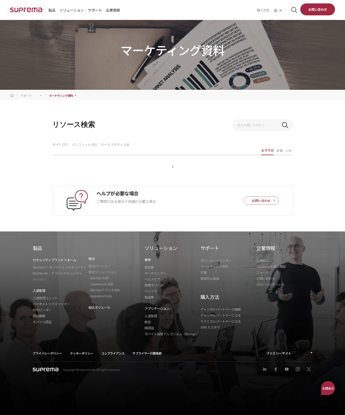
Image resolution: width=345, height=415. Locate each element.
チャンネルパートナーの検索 (220, 309)
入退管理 (151, 315)
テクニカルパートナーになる (220, 321)
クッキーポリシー (81, 353)
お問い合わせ (317, 9)
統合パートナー (99, 266)
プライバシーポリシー (47, 353)
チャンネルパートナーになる (220, 315)
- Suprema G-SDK (101, 284)
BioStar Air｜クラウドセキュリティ (57, 273)
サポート (26, 95)
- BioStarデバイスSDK (104, 290)
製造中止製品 (209, 278)
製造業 (149, 297)
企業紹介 (262, 260)
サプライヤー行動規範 (147, 353)
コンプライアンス (112, 353)
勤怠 (148, 321)
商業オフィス (154, 285)
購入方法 (264, 10)
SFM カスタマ (210, 327)
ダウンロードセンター (216, 260)
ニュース (262, 272)
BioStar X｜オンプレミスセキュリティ (59, 267)
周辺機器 (39, 315)
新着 (280, 150)
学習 (203, 272)
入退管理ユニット (45, 297)
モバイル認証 (42, 321)
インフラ (151, 291)
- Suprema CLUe (100, 295)
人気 (289, 150)
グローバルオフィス (270, 284)
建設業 (149, 267)
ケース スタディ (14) (115, 144)
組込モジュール (99, 307)
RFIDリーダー (42, 309)
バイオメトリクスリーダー (51, 303)
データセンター (155, 273)
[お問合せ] (328, 388)
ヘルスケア (152, 279)
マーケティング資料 (61, 95)
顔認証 (149, 327)
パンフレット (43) (84, 144)
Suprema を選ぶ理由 (271, 266)
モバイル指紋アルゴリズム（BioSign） (172, 333)
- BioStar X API (99, 278)
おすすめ (267, 150)
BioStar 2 (39, 279)
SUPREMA (26, 11)
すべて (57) (60, 144)
